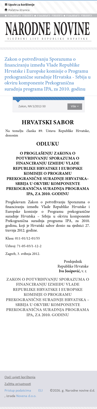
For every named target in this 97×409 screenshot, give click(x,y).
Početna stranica (19, 10)
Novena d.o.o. (26, 396)
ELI (40, 391)
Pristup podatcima (18, 391)
